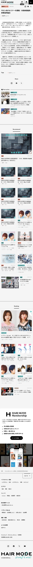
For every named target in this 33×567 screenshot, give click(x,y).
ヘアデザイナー (21, 265)
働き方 (19, 243)
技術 (19, 220)
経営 (2, 156)
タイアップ (4, 333)
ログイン (3, 527)
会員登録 (22, 4)
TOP (2, 471)
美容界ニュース (5, 15)
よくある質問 (4, 525)
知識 (21, 277)
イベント (16, 388)
